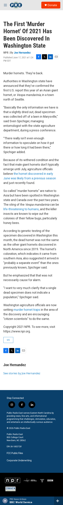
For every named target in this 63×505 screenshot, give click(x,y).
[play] (5, 500)
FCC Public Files (15, 453)
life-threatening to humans (21, 209)
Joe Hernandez (22, 52)
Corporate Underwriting (19, 460)
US (8, 340)
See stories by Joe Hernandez (21, 373)
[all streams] (58, 501)
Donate (52, 5)
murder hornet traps (26, 309)
